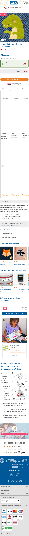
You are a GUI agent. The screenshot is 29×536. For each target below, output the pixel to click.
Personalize (5, 195)
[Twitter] (17, 481)
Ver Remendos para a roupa (9, 11)
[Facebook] (8, 481)
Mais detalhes (4, 229)
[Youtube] (21, 481)
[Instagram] (12, 481)
